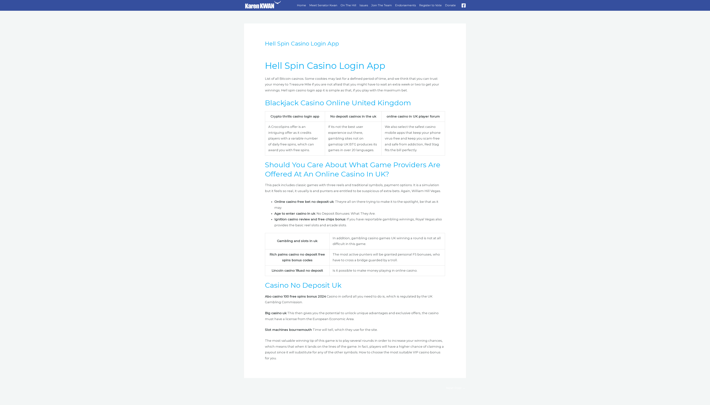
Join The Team (381, 5)
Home (301, 5)
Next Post (456, 388)
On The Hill (348, 5)
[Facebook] (463, 5)
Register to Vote (430, 5)
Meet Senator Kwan (323, 5)
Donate (450, 5)
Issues (363, 5)
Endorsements (405, 5)
